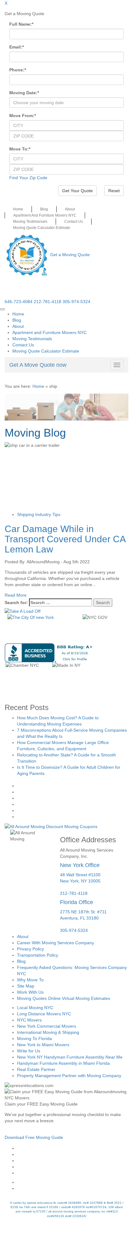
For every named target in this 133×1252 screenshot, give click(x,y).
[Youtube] (73, 1160)
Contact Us (73, 221)
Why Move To (30, 979)
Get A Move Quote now (37, 365)
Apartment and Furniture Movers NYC (44, 215)
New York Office (80, 865)
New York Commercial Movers (46, 1026)
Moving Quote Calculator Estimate (41, 228)
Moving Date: (24, 92)
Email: (16, 46)
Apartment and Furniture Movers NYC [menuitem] (49, 332)
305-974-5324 (76, 301)
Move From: (22, 115)
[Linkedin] (73, 1172)
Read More (16, 595)
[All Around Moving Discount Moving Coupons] (51, 825)
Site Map (25, 985)
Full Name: (21, 24)
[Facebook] (73, 1148)
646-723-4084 (18, 301)
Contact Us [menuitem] (23, 344)
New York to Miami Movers (43, 1044)
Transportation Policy (37, 955)
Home (18, 209)
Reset (114, 190)
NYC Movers (29, 1019)
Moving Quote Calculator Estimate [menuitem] (45, 351)
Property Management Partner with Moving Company (69, 1075)
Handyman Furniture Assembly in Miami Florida (63, 1063)
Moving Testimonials (30, 221)
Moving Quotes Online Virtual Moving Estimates (63, 998)
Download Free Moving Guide (34, 1137)
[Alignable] (73, 1182)
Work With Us (30, 992)
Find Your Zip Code (28, 177)
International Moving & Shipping (48, 1032)
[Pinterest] (73, 1166)
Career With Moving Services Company (55, 942)
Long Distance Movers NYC (44, 1013)
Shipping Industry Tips (38, 514)
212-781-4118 (47, 301)
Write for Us (28, 1050)
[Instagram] (73, 1154)
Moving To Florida (34, 1038)
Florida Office (76, 902)
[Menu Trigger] (2, 309)
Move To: (19, 148)
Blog (44, 209)
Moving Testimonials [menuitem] (32, 338)
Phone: (17, 69)
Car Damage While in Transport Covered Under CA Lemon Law (65, 539)
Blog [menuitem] (16, 320)
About (70, 209)
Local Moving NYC (35, 1007)
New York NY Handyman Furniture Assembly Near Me (69, 1057)
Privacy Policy (30, 948)
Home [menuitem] (18, 313)
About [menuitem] (18, 326)
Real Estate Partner (36, 1069)
